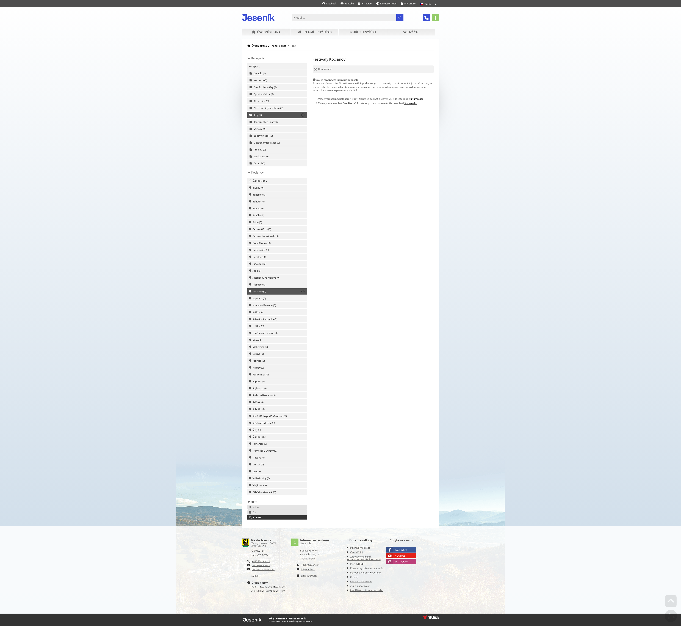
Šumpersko (410, 103)
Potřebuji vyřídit (363, 32)
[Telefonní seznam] (426, 17)
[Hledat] (399, 17)
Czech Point (356, 552)
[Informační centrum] (435, 17)
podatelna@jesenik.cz (263, 569)
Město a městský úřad (314, 32)
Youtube (400, 555)
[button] (386, 3)
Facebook (401, 549)
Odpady (354, 577)
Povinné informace (360, 547)
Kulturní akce (279, 45)
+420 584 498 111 (261, 561)
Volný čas (411, 32)
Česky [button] (428, 4)
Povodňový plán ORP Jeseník (365, 572)
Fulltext (256, 507)
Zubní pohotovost (360, 585)
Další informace (309, 575)
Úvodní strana (258, 17)
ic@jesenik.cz (308, 569)
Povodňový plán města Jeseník (366, 568)
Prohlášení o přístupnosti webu (366, 590)
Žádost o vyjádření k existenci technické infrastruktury (364, 558)
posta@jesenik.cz (261, 565)
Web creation (431, 617)
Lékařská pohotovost (361, 581)
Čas (254, 512)
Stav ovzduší (357, 563)
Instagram (401, 561)
